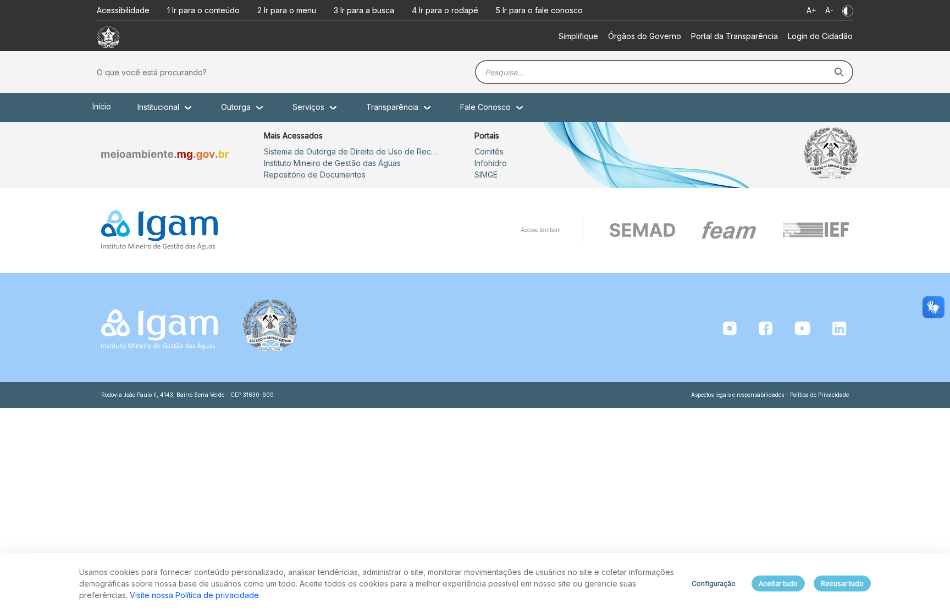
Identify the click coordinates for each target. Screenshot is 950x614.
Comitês (489, 151)
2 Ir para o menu (286, 10)
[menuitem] (578, 36)
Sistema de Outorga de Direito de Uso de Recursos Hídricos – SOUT (352, 151)
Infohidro (490, 163)
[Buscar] (839, 72)
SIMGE (486, 174)
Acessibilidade (123, 10)
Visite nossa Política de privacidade (194, 595)
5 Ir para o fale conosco (539, 10)
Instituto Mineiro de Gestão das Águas (332, 163)
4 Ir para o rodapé (445, 10)
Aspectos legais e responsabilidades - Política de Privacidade (770, 394)
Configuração (714, 583)
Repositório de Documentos (315, 174)
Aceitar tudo (778, 583)
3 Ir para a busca (364, 10)
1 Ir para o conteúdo (203, 10)
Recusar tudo (842, 583)
